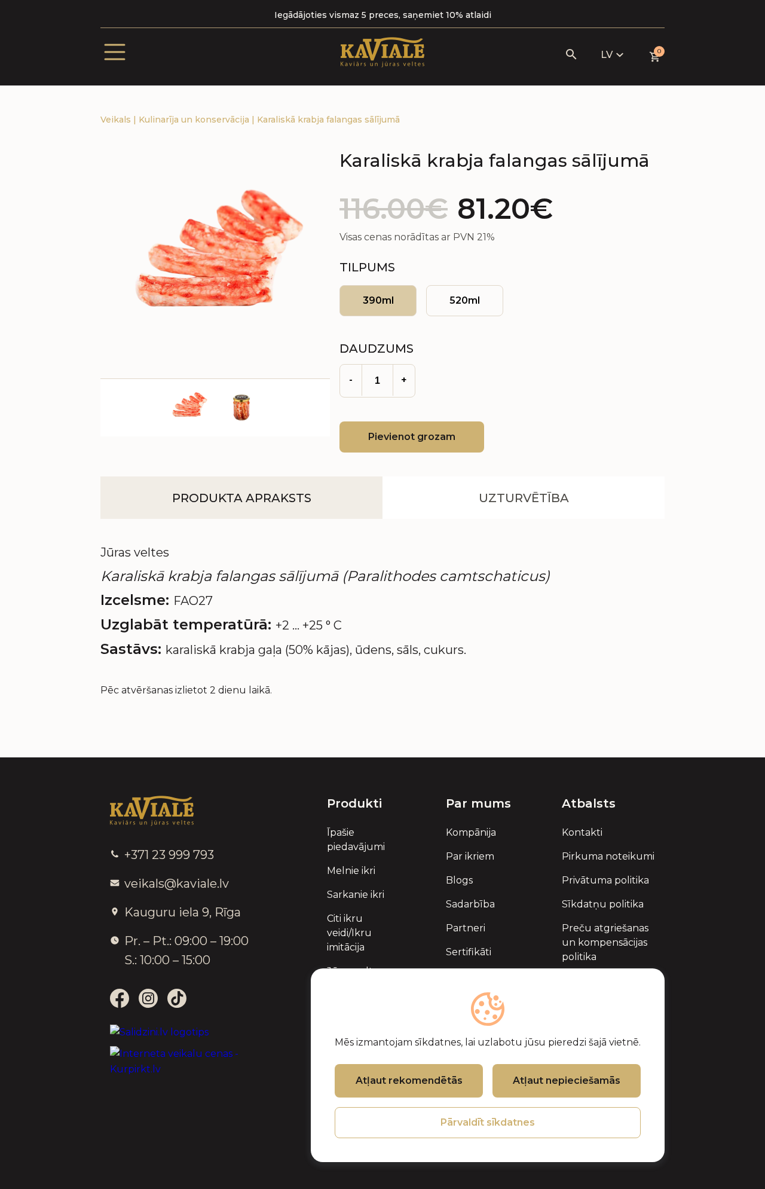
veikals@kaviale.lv (176, 883)
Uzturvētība (524, 498)
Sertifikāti (468, 952)
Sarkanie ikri (355, 894)
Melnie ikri (351, 870)
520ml (464, 300)
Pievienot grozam (411, 436)
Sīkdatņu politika (603, 904)
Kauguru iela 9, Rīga (182, 912)
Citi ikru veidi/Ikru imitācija (349, 933)
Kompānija (471, 832)
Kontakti (582, 832)
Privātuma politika (605, 880)
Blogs (459, 880)
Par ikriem (470, 856)
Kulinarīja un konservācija (195, 119)
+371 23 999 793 (169, 855)
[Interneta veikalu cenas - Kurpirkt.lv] (189, 1061)
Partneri (465, 928)
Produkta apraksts (241, 498)
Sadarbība (470, 904)
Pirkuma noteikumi (608, 856)
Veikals (116, 119)
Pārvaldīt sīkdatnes (487, 1122)
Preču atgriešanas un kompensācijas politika (605, 942)
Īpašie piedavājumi (356, 839)
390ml (378, 300)
